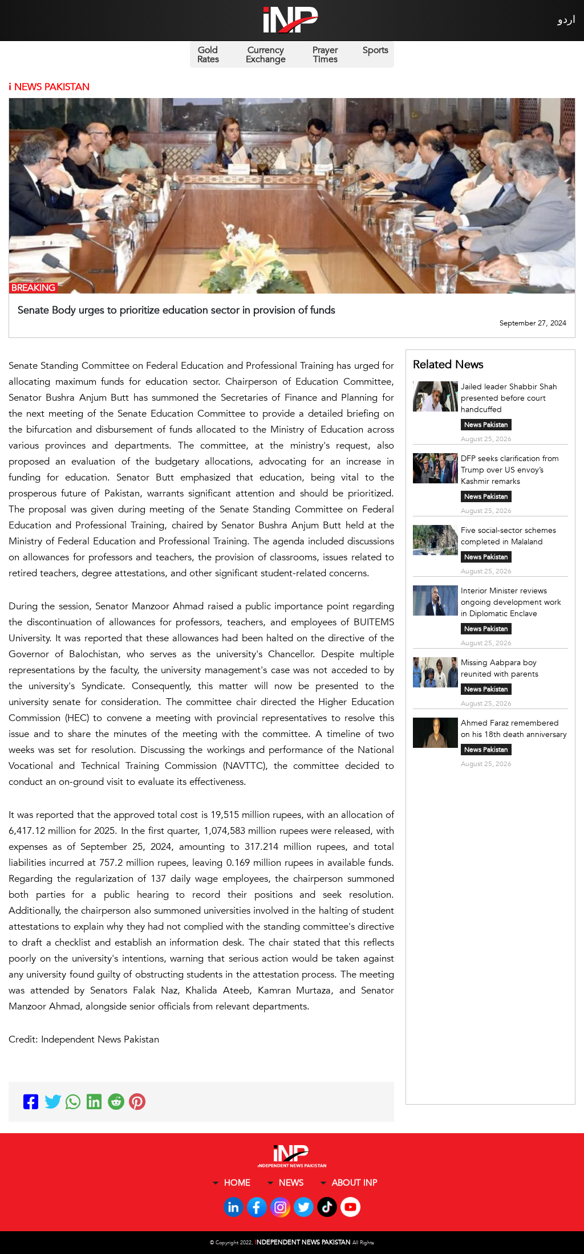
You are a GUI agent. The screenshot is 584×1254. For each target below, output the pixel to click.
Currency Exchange (266, 55)
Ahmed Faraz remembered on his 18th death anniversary (514, 729)
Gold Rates (208, 55)
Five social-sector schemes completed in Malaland (508, 536)
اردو (566, 20)
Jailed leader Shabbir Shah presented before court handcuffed (509, 398)
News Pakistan (486, 424)
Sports (375, 50)
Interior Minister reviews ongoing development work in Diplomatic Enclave (511, 602)
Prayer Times (325, 55)
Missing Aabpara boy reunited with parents (501, 668)
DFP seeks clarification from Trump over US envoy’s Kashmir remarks (510, 470)
